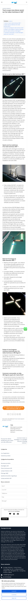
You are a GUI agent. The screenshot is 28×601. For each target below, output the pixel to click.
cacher (10, 21)
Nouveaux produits (5, 463)
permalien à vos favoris (6, 420)
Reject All (14, 598)
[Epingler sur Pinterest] (17, 414)
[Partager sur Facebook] (10, 414)
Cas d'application (5, 453)
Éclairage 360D (4, 473)
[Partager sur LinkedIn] (20, 414)
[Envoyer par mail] (15, 414)
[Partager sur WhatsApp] (8, 414)
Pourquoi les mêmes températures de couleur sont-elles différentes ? (7, 440)
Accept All (14, 591)
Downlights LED (5, 466)
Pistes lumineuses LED (6, 468)
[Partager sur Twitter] (13, 414)
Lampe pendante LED (6, 478)
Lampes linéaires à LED (6, 471)
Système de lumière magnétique (9, 476)
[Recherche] (26, 2)
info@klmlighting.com (8, 574)
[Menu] (2, 2)
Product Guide (17, 418)
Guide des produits (5, 455)
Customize (14, 594)
